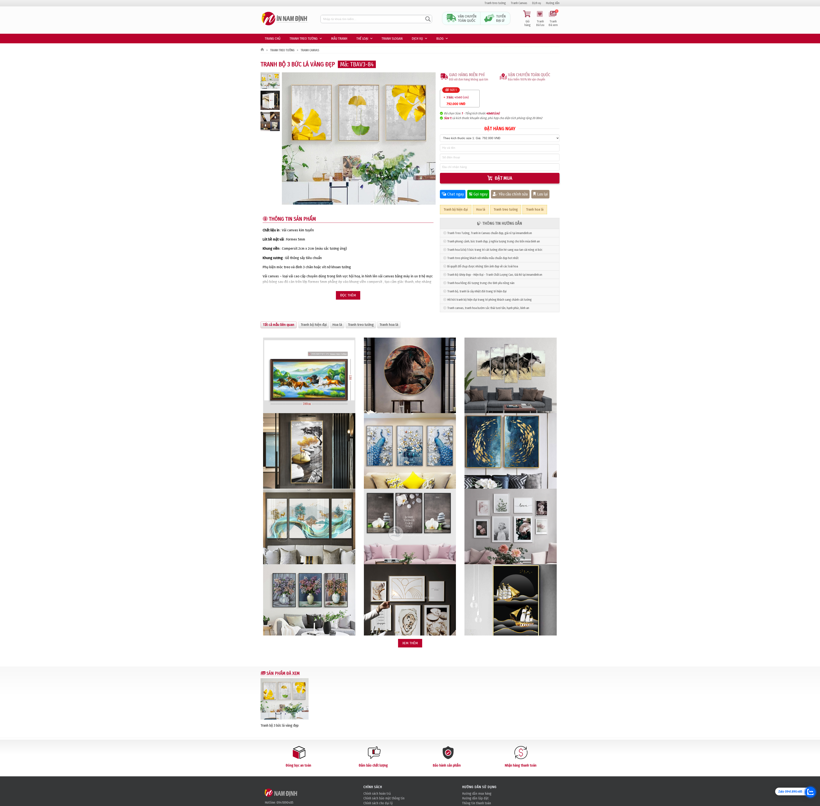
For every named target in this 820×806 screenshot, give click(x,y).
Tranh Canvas (519, 3)
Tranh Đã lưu (540, 23)
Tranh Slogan (392, 38)
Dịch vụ (536, 3)
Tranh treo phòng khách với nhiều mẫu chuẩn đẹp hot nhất (482, 258)
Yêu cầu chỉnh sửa (513, 194)
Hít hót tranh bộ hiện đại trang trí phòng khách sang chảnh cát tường (489, 300)
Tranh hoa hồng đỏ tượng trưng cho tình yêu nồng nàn (480, 283)
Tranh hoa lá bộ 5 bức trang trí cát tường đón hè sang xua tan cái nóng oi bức (494, 250)
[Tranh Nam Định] (285, 25)
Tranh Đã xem (553, 19)
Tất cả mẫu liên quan (278, 324)
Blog (440, 38)
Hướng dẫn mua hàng (476, 793)
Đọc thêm (348, 295)
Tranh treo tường (495, 3)
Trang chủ (272, 38)
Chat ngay (455, 194)
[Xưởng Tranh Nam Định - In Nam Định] (281, 792)
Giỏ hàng (527, 23)
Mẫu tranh (339, 38)
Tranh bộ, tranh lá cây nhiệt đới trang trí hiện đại (477, 291)
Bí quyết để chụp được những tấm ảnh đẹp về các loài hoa (482, 266)
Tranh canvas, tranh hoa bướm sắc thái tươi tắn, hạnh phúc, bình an (488, 308)
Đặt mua (503, 178)
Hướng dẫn (552, 3)
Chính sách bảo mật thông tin (383, 798)
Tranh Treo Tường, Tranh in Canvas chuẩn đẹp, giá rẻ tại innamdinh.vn (489, 233)
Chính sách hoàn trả (377, 793)
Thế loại (362, 38)
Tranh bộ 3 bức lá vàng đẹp (280, 725)
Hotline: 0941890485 (279, 802)
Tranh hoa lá (534, 209)
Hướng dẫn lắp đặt (475, 798)
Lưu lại (542, 194)
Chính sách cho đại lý (378, 803)
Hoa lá (480, 209)
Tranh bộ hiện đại (456, 209)
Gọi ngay (480, 194)
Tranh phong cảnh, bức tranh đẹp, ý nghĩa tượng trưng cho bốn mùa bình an (493, 241)
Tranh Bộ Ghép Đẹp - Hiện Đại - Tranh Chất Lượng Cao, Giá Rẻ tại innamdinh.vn (494, 275)
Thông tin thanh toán (476, 803)
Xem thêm (410, 643)
